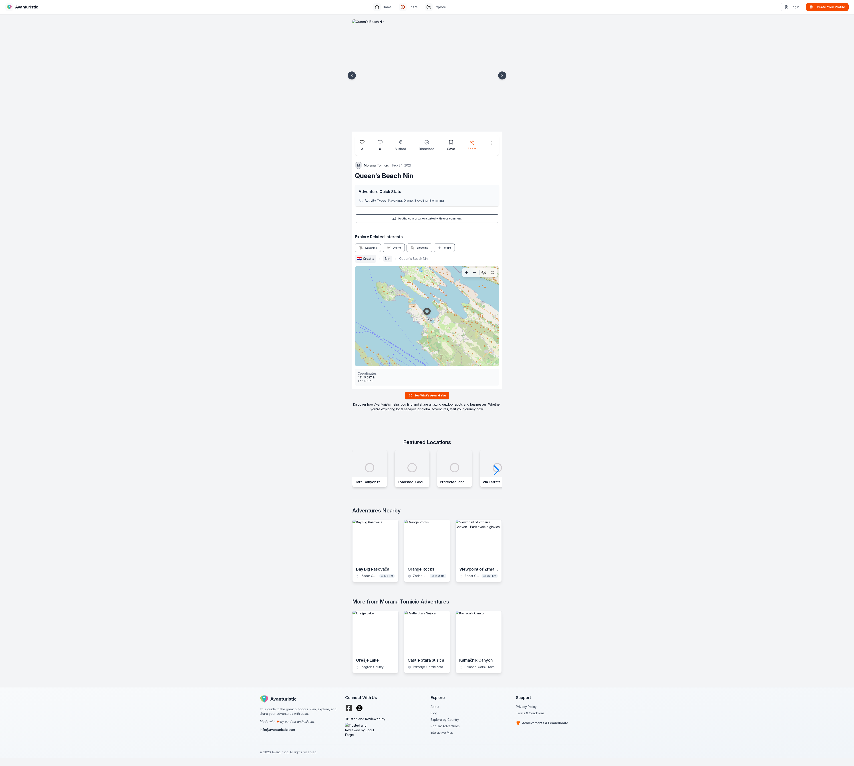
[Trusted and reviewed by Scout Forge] (384, 730)
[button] (352, 75)
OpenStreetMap (488, 364)
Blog (434, 713)
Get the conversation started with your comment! (430, 218)
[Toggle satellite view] (483, 272)
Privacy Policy (526, 707)
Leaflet (470, 364)
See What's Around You (430, 395)
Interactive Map (442, 732)
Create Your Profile (830, 7)
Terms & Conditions (530, 713)
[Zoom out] (474, 272)
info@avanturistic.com (277, 729)
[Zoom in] (466, 272)
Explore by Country (445, 719)
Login (795, 7)
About (435, 707)
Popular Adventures (445, 726)
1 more (446, 247)
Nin (387, 258)
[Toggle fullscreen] (492, 272)
